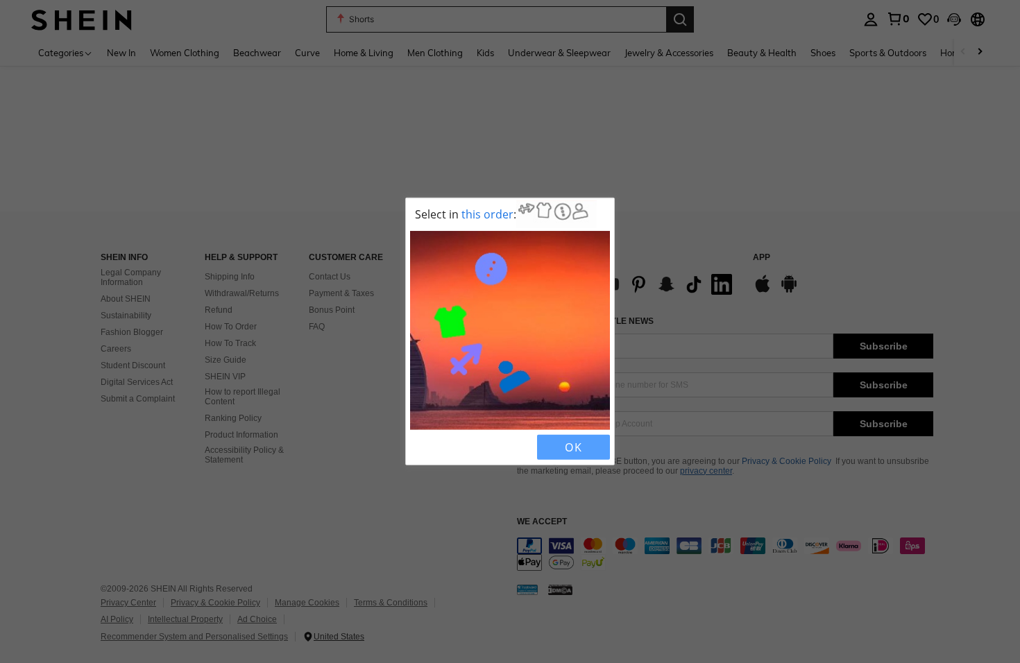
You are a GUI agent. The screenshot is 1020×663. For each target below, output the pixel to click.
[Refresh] (445, 447)
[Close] (422, 447)
